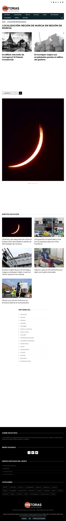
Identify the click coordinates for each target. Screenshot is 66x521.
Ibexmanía (6, 468)
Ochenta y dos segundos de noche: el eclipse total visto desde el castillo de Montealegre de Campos (17, 241)
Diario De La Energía (9, 465)
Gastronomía (54, 14)
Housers (39, 490)
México (60, 490)
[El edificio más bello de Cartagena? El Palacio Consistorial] (17, 42)
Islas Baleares (24, 349)
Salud (26, 494)
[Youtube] (60, 2)
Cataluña (23, 335)
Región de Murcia (25, 361)
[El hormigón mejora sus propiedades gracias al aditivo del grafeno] (49, 42)
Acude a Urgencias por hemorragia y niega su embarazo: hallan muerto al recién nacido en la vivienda (16, 272)
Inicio (4, 22)
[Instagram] (62, 2)
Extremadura (24, 343)
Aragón (22, 317)
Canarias (23, 323)
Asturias (22, 320)
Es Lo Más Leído (8, 474)
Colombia (13, 487)
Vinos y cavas (45, 494)
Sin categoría (34, 494)
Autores (25, 17)
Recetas (19, 494)
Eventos (54, 487)
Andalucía (23, 314)
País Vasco (23, 358)
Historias (7, 14)
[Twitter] (55, 2)
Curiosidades (18, 14)
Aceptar (24, 518)
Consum (20, 487)
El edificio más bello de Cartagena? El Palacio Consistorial (13, 57)
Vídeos (17, 17)
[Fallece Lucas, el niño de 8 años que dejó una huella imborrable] (49, 257)
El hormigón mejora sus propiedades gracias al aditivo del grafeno (48, 57)
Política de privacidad (39, 518)
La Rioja (22, 352)
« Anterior (7, 93)
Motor (54, 490)
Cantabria (23, 326)
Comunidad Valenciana (27, 340)
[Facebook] (53, 2)
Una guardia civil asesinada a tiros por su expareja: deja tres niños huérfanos (47, 241)
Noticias (36, 14)
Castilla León (24, 332)
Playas (45, 14)
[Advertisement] (44, 8)
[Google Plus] (58, 2)
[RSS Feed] (51, 2)
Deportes (46, 487)
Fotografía (7, 17)
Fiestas (28, 14)
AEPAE (5, 487)
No (30, 518)
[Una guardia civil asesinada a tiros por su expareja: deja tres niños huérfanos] (49, 227)
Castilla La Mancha (26, 329)
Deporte (38, 487)
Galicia (22, 346)
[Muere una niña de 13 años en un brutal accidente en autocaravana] (17, 288)
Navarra (23, 355)
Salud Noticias (7, 471)
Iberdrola (46, 490)
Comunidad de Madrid (27, 337)
